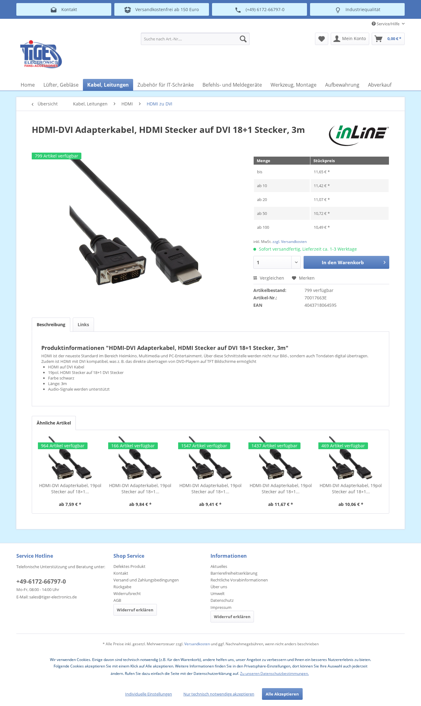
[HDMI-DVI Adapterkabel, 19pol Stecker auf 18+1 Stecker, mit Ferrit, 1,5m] (351, 457)
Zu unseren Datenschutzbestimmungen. (274, 673)
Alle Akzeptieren (282, 694)
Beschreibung (51, 324)
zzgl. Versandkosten (289, 241)
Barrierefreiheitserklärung (234, 573)
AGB (117, 600)
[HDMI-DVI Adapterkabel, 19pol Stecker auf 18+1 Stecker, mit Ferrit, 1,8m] (210, 457)
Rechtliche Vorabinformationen (239, 580)
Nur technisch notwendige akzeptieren (218, 694)
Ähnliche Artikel (54, 423)
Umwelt (218, 593)
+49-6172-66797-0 (41, 581)
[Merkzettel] (321, 39)
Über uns (219, 586)
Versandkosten (197, 643)
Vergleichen (271, 278)
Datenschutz (222, 600)
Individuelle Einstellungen (148, 694)
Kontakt (120, 573)
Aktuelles (219, 566)
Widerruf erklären (135, 610)
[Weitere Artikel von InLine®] (359, 135)
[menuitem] (195, 39)
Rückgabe (122, 586)
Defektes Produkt (129, 566)
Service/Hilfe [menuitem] (388, 24)
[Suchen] (243, 39)
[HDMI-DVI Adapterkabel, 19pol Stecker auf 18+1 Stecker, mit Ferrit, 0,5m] (70, 457)
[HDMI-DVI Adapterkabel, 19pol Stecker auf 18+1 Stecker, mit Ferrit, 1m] (140, 457)
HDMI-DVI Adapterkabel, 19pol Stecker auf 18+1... (70, 488)
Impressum (221, 607)
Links (83, 324)
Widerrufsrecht (127, 593)
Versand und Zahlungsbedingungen (146, 580)
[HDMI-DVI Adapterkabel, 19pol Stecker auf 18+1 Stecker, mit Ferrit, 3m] (281, 457)
